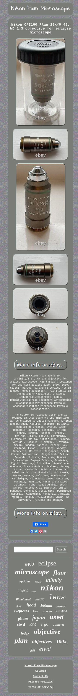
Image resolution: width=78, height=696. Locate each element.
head (31, 605)
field (32, 650)
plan (21, 640)
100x (61, 641)
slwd (21, 624)
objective (47, 631)
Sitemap (40, 671)
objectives (42, 641)
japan (38, 617)
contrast (61, 606)
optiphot (25, 581)
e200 (32, 624)
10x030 (23, 591)
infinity (54, 580)
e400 (29, 564)
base (35, 611)
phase (23, 618)
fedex (25, 633)
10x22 (38, 582)
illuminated (23, 599)
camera (58, 624)
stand (19, 606)
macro (47, 611)
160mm (46, 605)
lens (57, 597)
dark (34, 591)
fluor (59, 572)
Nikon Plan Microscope (41, 665)
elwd (45, 648)
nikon (52, 588)
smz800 (61, 611)
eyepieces (21, 611)
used (56, 617)
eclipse (47, 563)
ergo (44, 624)
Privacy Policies (40, 681)
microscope (32, 572)
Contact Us (40, 676)
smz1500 (39, 599)
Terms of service (40, 687)
